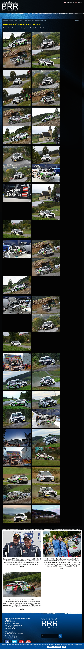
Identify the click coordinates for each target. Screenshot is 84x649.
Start (16, 20)
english (79, 2)
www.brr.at (11, 628)
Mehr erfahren (54, 647)
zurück (77, 20)
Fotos (25, 20)
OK (64, 647)
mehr (22, 566)
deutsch (69, 2)
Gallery (21, 20)
